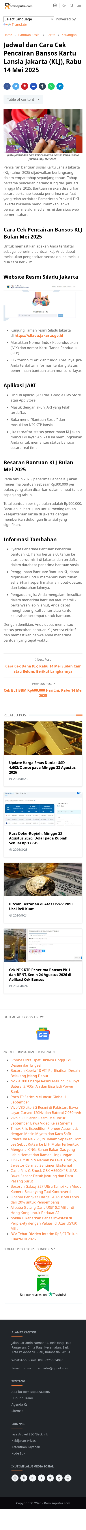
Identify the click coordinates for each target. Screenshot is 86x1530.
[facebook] (41, 1478)
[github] (67, 1478)
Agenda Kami (21, 1404)
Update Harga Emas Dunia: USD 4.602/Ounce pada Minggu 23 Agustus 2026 (42, 767)
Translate (19, 24)
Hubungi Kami (22, 1398)
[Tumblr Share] (42, 86)
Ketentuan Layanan (25, 1447)
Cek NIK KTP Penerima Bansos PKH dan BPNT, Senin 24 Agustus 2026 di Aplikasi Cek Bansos (40, 974)
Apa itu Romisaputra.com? (30, 1392)
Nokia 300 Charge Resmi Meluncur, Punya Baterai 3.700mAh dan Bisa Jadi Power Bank (45, 1086)
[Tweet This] (15, 86)
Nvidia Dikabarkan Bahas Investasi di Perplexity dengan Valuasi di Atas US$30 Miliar (44, 1223)
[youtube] (32, 1478)
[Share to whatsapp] (51, 86)
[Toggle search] (72, 5)
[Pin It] (24, 86)
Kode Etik (18, 1453)
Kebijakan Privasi (24, 1441)
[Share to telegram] (60, 86)
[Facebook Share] (7, 86)
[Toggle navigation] (79, 5)
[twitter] (50, 1478)
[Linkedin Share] (33, 86)
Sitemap (17, 1411)
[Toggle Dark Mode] (64, 5)
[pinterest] (23, 1478)
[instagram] (54, 5)
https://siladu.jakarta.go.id (39, 335)
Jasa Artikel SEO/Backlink (29, 1434)
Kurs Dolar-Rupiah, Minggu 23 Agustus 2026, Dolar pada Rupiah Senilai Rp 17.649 (38, 838)
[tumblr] (59, 1478)
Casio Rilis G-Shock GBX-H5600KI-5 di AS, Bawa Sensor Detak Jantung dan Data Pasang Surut (44, 1176)
